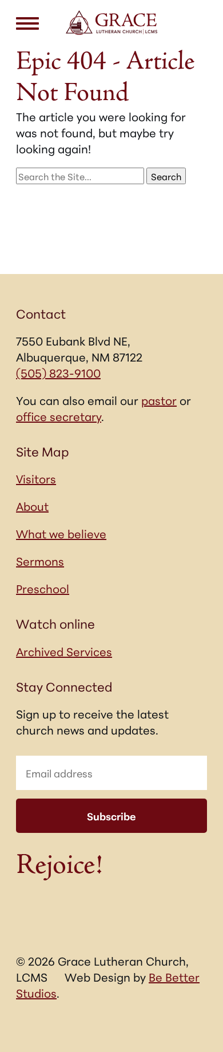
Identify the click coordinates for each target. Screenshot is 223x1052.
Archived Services (64, 651)
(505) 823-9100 (58, 372)
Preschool (42, 588)
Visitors (36, 478)
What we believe (61, 533)
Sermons (40, 561)
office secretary (58, 416)
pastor (159, 400)
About (32, 506)
